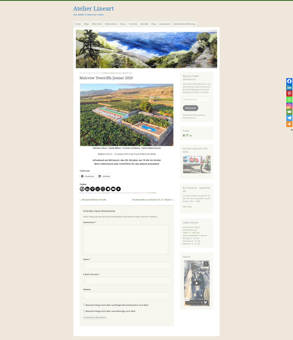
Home (78, 23)
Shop (153, 23)
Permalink (152, 193)
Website (87, 289)
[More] (118, 189)
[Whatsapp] (97, 189)
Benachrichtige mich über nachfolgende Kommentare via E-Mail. (117, 305)
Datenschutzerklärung (184, 23)
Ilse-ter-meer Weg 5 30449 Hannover (191, 228)
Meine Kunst (111, 23)
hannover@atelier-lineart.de (117, 73)
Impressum (164, 23)
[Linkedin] (87, 189)
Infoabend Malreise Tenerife (93, 199)
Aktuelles (106, 193)
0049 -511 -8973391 (191, 232)
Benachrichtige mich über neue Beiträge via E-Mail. (111, 311)
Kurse (123, 23)
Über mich (97, 23)
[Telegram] (108, 189)
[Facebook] (82, 189)
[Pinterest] (92, 189)
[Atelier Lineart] (146, 49)
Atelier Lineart (93, 8)
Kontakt (144, 23)
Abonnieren (190, 108)
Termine (133, 23)
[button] (185, 159)
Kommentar (89, 222)
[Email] (113, 189)
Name (86, 259)
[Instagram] (103, 189)
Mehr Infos (187, 206)
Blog (86, 23)
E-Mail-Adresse (91, 274)
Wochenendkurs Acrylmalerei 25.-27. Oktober (153, 199)
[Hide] (292, 130)
